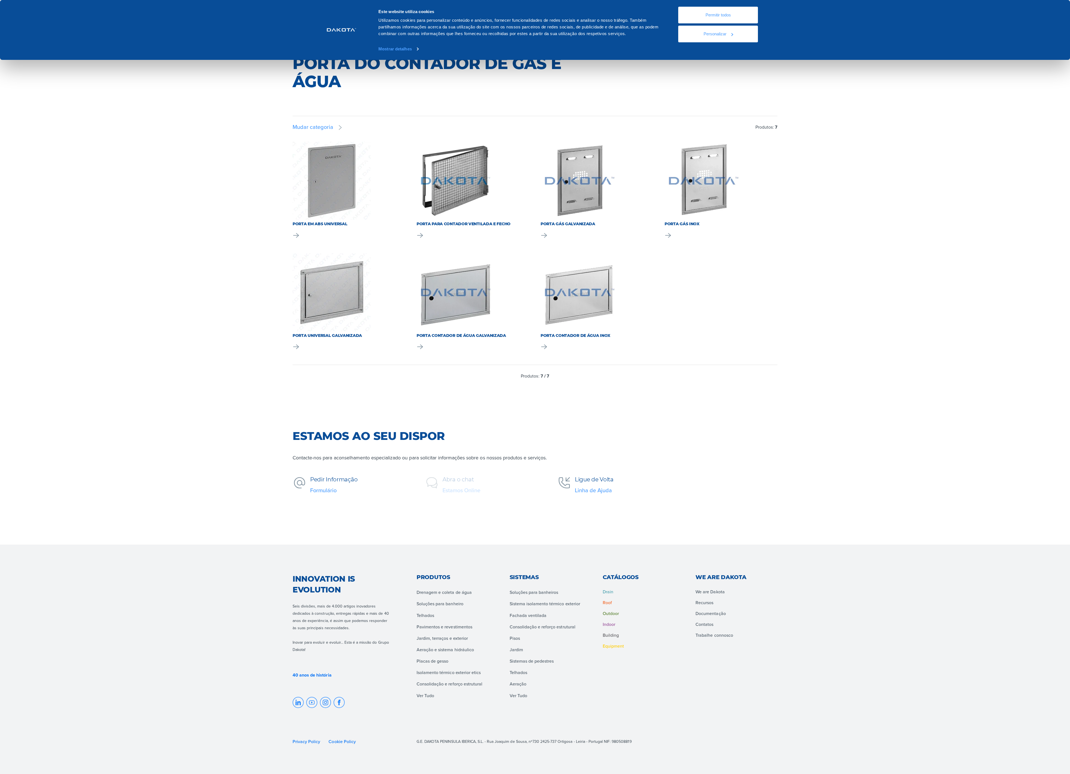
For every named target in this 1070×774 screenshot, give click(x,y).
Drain (608, 592)
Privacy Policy (306, 741)
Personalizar (715, 33)
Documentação (711, 613)
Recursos (704, 602)
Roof (607, 602)
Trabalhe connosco (714, 635)
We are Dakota (710, 592)
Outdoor (611, 613)
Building (611, 635)
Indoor (609, 624)
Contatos (704, 624)
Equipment (613, 646)
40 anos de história (312, 675)
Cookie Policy (343, 741)
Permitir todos (718, 15)
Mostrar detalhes (395, 48)
